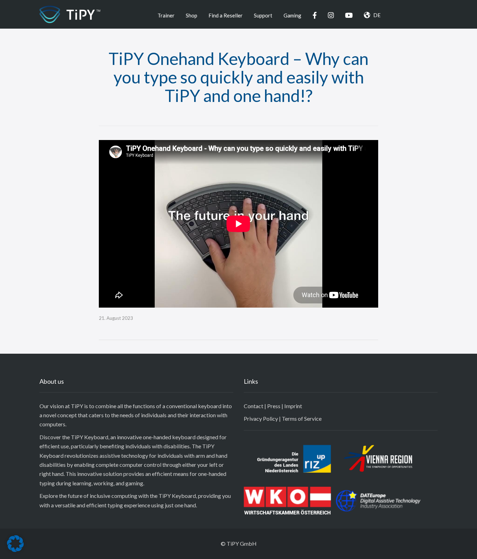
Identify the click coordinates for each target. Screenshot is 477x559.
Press (273, 406)
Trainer (166, 15)
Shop (191, 15)
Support (263, 15)
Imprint (293, 406)
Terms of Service (302, 418)
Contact (253, 406)
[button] (15, 543)
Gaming (292, 15)
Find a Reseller (225, 15)
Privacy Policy (261, 418)
